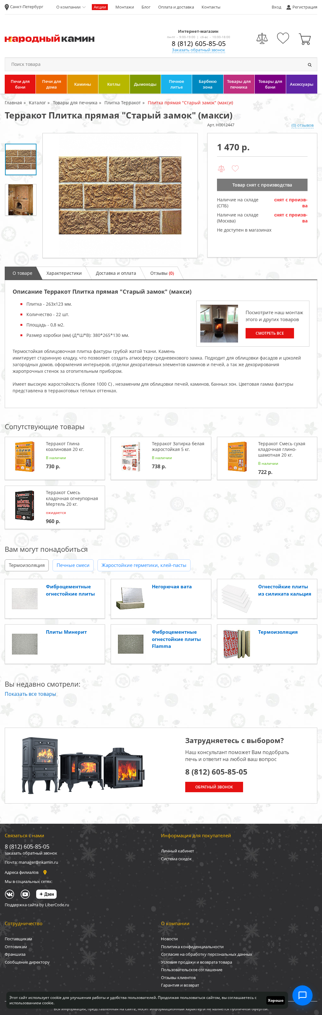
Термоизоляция (27, 565)
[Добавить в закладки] (235, 169)
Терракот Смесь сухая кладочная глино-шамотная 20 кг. (281, 449)
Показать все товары (30, 693)
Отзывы (162, 273)
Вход (276, 7)
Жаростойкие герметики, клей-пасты (144, 565)
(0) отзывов (302, 125)
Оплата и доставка (176, 7)
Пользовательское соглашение (191, 969)
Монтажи (124, 7)
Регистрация (304, 7)
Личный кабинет (177, 851)
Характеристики (64, 273)
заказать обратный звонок (31, 853)
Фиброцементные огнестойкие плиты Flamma (176, 639)
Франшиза (15, 954)
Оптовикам (16, 946)
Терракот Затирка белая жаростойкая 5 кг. (178, 446)
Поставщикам (18, 939)
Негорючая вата (172, 586)
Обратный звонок (214, 787)
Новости (169, 939)
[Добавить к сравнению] (221, 169)
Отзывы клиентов (178, 977)
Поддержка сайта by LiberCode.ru (37, 905)
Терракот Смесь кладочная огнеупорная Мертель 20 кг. (72, 498)
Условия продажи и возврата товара (196, 962)
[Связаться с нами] (302, 995)
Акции (100, 7)
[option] (120, 195)
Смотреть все (270, 333)
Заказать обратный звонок (198, 50)
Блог (146, 7)
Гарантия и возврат (180, 985)
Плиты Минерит (66, 632)
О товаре (22, 273)
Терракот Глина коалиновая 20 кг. (65, 446)
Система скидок (176, 859)
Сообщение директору (27, 962)
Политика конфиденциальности (192, 946)
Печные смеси (73, 565)
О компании (68, 7)
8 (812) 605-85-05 (199, 43)
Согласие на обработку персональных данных (206, 954)
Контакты (211, 7)
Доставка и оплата (116, 273)
